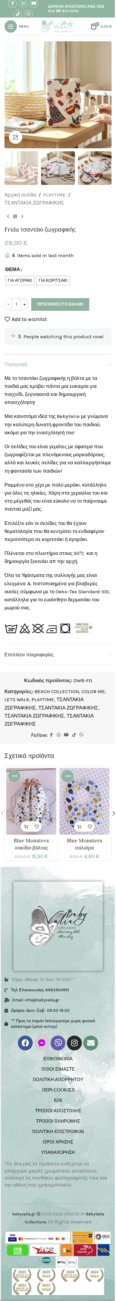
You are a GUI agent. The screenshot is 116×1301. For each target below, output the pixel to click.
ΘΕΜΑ (12, 269)
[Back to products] (15, 216)
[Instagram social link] (58, 735)
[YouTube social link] (66, 735)
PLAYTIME (54, 195)
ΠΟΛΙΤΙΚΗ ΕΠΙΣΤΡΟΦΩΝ (58, 1131)
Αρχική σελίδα (20, 195)
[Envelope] (90, 1043)
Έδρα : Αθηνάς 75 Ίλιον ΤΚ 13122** (43, 979)
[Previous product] (8, 216)
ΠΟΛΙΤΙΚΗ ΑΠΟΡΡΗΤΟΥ (58, 1079)
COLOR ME (93, 691)
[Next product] (22, 216)
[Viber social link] (28, 14)
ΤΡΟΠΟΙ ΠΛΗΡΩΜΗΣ (58, 1121)
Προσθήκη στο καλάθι (60, 304)
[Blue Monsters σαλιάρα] (84, 801)
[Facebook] (25, 1043)
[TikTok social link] (17, 14)
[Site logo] (58, 26)
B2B (58, 1100)
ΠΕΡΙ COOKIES (58, 1090)
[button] (10, 95)
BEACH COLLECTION (57, 691)
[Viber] (58, 1043)
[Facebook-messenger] (41, 1043)
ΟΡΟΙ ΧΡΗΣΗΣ (58, 1142)
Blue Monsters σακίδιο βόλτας (31, 844)
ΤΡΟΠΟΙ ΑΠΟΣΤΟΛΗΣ (58, 1110)
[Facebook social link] (51, 735)
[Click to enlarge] (15, 137)
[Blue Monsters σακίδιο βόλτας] (31, 801)
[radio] (20, 280)
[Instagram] (74, 1043)
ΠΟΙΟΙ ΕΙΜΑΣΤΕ (58, 1069)
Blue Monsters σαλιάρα (84, 844)
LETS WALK (16, 699)
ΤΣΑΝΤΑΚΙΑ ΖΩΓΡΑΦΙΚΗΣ (34, 203)
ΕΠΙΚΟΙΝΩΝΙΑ (58, 1058)
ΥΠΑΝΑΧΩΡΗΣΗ (58, 1152)
